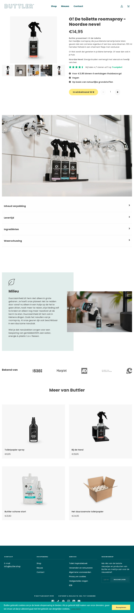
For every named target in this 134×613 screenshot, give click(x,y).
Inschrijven (120, 579)
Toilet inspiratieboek (78, 563)
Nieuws (40, 568)
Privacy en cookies (77, 576)
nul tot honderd (87, 596)
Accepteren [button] (121, 607)
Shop (39, 563)
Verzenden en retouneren (81, 568)
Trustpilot (117, 67)
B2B (70, 585)
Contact (40, 572)
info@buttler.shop (12, 566)
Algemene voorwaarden (80, 572)
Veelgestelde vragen (78, 581)
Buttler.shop (42, 596)
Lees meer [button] (76, 609)
